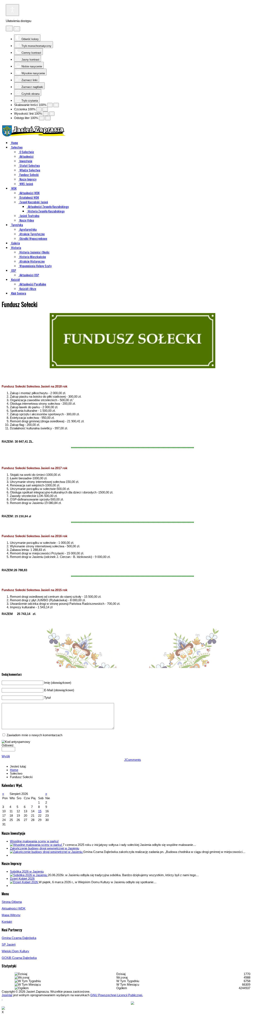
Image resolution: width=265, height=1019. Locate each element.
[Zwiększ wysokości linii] (51, 114)
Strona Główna (12, 902)
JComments (132, 760)
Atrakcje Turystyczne (32, 234)
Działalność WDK (29, 197)
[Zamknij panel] (17, 28)
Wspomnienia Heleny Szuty (35, 266)
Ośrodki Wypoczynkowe (33, 238)
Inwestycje (25, 161)
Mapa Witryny (11, 915)
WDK (14, 188)
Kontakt (7, 921)
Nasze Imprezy (27, 179)
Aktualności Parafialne (32, 284)
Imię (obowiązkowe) (57, 682)
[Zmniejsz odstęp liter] (41, 118)
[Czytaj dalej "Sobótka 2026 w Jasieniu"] (29, 875)
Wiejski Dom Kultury (15, 951)
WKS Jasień (26, 183)
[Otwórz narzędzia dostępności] (12, 10)
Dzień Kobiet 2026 (22, 878)
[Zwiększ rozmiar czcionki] (45, 109)
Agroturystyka (28, 229)
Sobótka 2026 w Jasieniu (27, 871)
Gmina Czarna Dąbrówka (19, 938)
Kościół (15, 279)
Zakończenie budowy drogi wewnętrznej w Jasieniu (44, 848)
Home (14, 142)
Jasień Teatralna (29, 215)
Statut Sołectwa (29, 165)
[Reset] (9, 28)
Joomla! (7, 995)
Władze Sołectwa (29, 170)
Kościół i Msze (27, 288)
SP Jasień (9, 944)
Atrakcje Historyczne (32, 261)
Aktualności (26, 156)
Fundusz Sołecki (29, 174)
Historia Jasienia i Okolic (34, 252)
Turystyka (17, 224)
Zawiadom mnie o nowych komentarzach (34, 735)
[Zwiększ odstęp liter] (48, 118)
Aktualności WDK (29, 193)
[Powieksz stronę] (56, 105)
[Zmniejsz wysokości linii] (45, 114)
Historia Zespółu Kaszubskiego (46, 211)
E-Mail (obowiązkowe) (59, 690)
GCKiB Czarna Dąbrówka (19, 957)
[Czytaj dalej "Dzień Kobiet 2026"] (24, 882)
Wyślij (6, 756)
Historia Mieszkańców (32, 256)
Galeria (15, 243)
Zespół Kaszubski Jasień (33, 202)
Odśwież (8, 745)
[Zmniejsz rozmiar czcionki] (39, 109)
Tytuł (47, 697)
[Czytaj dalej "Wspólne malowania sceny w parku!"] (36, 845)
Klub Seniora (18, 293)
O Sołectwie (26, 151)
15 (39, 811)
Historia (16, 247)
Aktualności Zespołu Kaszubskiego (48, 206)
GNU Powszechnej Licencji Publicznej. (116, 995)
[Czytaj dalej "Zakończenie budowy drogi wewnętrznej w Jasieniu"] (46, 852)
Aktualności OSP (29, 275)
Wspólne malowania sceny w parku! (34, 841)
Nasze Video (26, 220)
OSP (13, 270)
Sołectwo (17, 147)
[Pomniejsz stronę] (50, 105)
